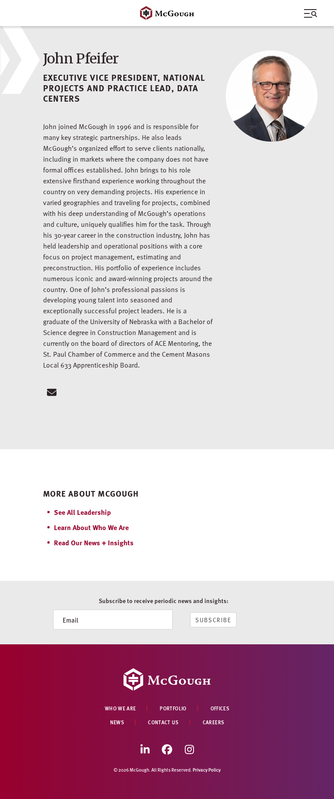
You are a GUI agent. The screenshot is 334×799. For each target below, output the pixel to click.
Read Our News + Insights (94, 542)
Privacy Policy (206, 769)
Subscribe (213, 619)
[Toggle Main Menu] (167, 13)
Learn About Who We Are (91, 527)
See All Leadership (82, 512)
